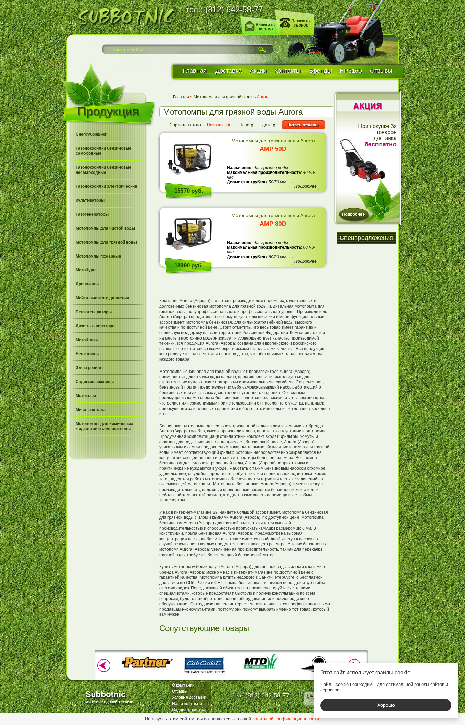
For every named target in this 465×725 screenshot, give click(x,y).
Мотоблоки (87, 339)
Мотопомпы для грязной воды (106, 242)
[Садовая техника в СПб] (123, 15)
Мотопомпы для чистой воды (105, 228)
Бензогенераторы (94, 312)
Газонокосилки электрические (106, 186)
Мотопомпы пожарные (98, 256)
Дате (267, 124)
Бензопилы (87, 353)
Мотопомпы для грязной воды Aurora (273, 145)
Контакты (287, 70)
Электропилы (89, 367)
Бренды (320, 70)
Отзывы (381, 70)
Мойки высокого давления (102, 298)
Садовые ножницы (95, 381)
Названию (217, 124)
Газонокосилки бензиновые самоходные (103, 151)
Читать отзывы (303, 124)
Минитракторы (90, 409)
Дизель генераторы (95, 326)
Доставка (228, 70)
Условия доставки (189, 697)
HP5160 (351, 70)
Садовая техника (188, 709)
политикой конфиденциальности (285, 718)
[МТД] (261, 668)
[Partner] (147, 668)
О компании (183, 685)
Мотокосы (86, 395)
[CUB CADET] (204, 675)
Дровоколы (87, 284)
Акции (258, 70)
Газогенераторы (92, 214)
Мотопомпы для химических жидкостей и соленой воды (104, 426)
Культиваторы (90, 200)
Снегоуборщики (91, 134)
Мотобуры (86, 270)
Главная (195, 70)
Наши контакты (187, 703)
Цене (244, 124)
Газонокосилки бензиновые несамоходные (103, 170)
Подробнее (305, 186)
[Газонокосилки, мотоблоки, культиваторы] (111, 697)
